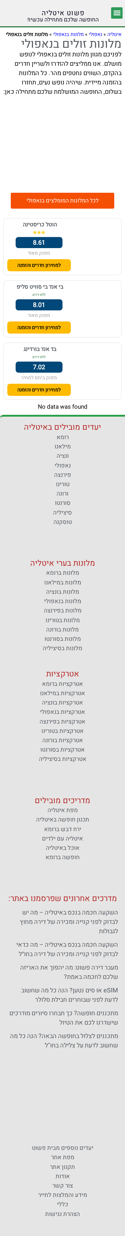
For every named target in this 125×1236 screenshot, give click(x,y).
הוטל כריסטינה (40, 224)
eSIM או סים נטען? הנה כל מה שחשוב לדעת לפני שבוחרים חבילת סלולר (69, 995)
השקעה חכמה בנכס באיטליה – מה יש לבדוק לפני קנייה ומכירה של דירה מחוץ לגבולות (69, 922)
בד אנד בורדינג (40, 349)
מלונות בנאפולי (68, 34)
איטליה (114, 34)
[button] (117, 13)
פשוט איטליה (63, 13)
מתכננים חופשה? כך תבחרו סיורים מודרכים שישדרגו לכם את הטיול (63, 1018)
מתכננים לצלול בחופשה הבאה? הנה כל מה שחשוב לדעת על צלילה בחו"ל (64, 1040)
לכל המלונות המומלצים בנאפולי (62, 201)
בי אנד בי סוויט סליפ (40, 287)
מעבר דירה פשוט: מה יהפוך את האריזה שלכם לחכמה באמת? (69, 972)
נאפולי (95, 34)
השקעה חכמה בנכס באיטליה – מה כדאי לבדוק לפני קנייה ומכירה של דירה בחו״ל (67, 949)
